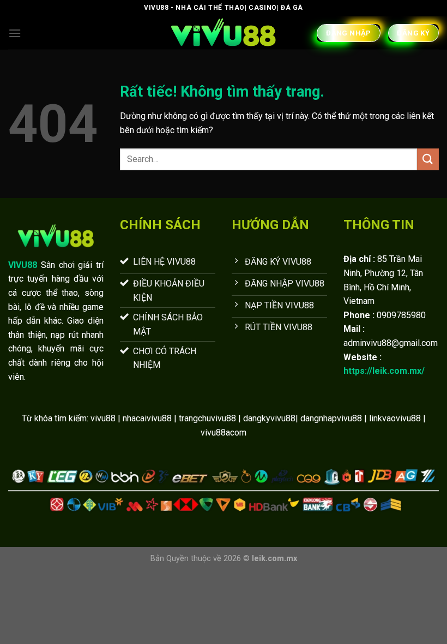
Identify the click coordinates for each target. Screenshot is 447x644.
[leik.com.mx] (223, 33)
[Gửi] (428, 159)
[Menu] (14, 33)
